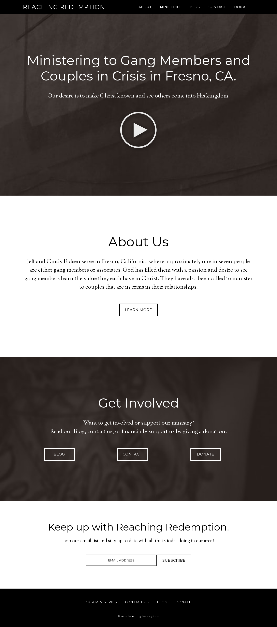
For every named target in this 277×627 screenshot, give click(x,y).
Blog (59, 454)
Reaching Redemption (64, 7)
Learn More (138, 310)
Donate (205, 454)
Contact (132, 454)
